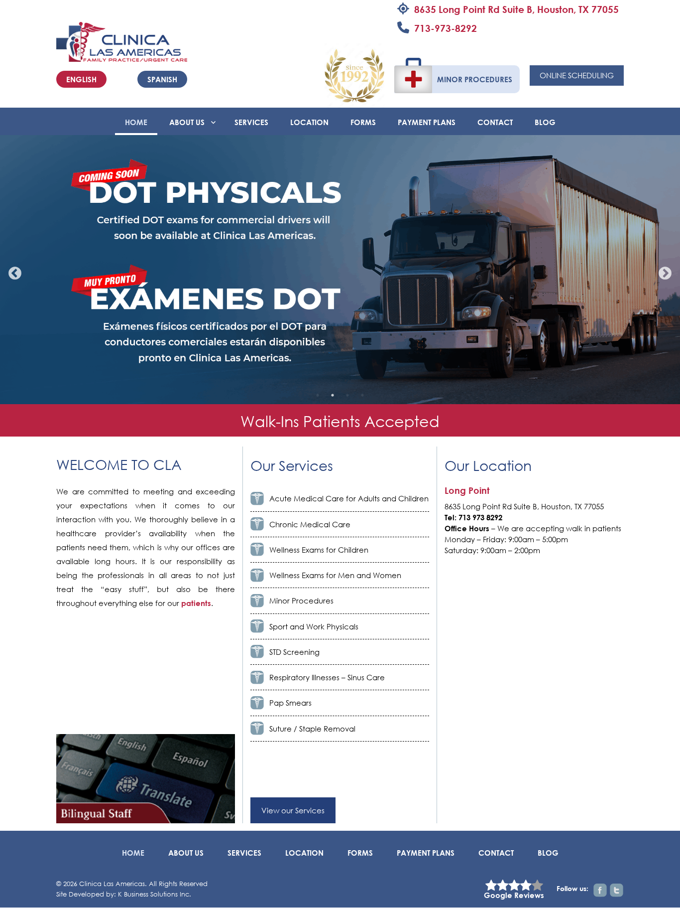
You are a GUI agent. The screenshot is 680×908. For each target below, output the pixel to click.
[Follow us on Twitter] (616, 890)
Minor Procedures (474, 79)
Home (136, 122)
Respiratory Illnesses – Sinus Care (327, 677)
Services (251, 122)
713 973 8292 (480, 517)
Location (309, 122)
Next (663, 271)
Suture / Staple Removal (312, 729)
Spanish (162, 79)
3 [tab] (347, 395)
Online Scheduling (577, 75)
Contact (495, 122)
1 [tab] (318, 395)
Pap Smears (290, 703)
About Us (187, 122)
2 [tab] (333, 395)
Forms (363, 122)
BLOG (545, 122)
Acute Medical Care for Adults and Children (349, 498)
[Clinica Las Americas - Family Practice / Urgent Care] (121, 41)
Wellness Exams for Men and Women (335, 575)
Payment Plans (426, 122)
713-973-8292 (445, 28)
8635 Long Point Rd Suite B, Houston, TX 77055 (516, 9)
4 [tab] (362, 395)
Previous (12, 271)
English (81, 79)
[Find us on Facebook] (600, 890)
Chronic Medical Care (309, 524)
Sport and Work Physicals (313, 626)
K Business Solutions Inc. (154, 894)
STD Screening (294, 652)
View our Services (293, 810)
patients (196, 603)
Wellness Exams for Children (318, 550)
